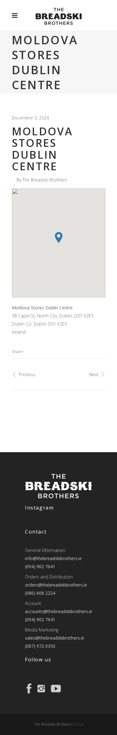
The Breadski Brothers (44, 180)
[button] (58, 237)
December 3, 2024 (30, 118)
